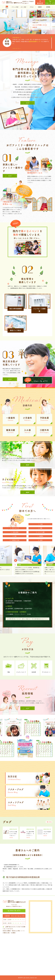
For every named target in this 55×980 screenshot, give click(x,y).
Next (39, 560)
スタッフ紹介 (23, 7)
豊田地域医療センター (35, 41)
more (27, 103)
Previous (15, 560)
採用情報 (48, 7)
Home (7, 7)
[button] (40, 7)
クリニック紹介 (15, 7)
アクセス (31, 7)
